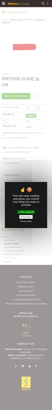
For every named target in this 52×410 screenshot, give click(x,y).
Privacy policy (26, 221)
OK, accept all (26, 212)
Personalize (26, 217)
